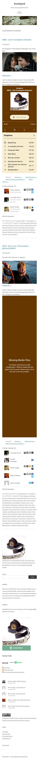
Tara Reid (24, 523)
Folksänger (22, 227)
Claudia (32, 494)
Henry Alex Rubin (23, 507)
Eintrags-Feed (6, 734)
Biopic (32, 223)
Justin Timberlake (22, 512)
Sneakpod (19, 3)
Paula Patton (22, 518)
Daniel (9, 681)
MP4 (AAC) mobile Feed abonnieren (14, 672)
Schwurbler (22, 232)
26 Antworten (6, 253)
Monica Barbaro (30, 230)
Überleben (14, 525)
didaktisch (21, 505)
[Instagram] (29, 190)
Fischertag (15, 227)
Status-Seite (5, 745)
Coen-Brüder (5, 505)
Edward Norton (29, 225)
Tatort (29, 523)
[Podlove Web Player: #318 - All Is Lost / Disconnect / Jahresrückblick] (19, 366)
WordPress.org (6, 738)
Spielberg (6, 523)
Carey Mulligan (16, 503)
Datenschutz (5, 756)
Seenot (19, 521)
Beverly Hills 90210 (18, 500)
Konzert (29, 512)
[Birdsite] (32, 192)
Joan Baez (5, 230)
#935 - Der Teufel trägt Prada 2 (21, 700)
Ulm (6, 234)
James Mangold (30, 227)
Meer (34, 514)
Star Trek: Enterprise (15, 523)
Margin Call (21, 514)
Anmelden (5, 732)
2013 (21, 496)
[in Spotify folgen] (15, 663)
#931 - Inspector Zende (18, 693)
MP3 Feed (7, 668)
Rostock (16, 232)
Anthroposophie (25, 223)
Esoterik (9, 227)
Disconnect (28, 505)
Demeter (17, 225)
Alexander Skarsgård (22, 498)
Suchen (4, 574)
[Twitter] (29, 483)
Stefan (10, 700)
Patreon (21, 609)
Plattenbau (10, 232)
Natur (23, 516)
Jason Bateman (12, 512)
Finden (32, 577)
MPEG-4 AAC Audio (31, 177)
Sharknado (29, 521)
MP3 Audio (18, 177)
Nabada (4, 232)
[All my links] (24, 208)
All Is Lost (31, 498)
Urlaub (10, 234)
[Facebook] (32, 190)
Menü (19, 12)
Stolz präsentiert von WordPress (19, 756)
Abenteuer (27, 496)
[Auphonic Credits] (27, 208)
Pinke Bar (29, 518)
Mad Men (15, 514)
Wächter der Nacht (23, 525)
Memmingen (18, 230)
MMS (24, 230)
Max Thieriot (28, 514)
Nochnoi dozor (30, 516)
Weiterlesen (7, 75)
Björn (25, 500)
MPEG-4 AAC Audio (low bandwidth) (15, 179)
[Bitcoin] (29, 208)
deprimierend (14, 505)
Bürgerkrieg (8, 503)
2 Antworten (5, 44)
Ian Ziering (5, 509)
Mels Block (11, 230)
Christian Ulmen (25, 503)
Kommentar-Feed (7, 736)
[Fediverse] (27, 190)
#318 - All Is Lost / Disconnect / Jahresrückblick (15, 247)
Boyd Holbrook (10, 225)
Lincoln (9, 514)
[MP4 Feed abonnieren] (3, 670)
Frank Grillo (15, 507)
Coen (31, 503)
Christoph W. (30, 221)
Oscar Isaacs (14, 518)
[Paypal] (32, 208)
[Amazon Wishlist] (32, 200)
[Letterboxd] (24, 190)
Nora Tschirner (6, 518)
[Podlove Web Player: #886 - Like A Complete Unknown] (19, 129)
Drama (23, 225)
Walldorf (14, 234)
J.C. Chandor (28, 509)
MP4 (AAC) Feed (8, 670)
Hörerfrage (32, 507)
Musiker (19, 516)
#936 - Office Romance (19, 681)
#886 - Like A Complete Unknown (16, 39)
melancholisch (6, 516)
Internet (22, 509)
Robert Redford (12, 521)
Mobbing (13, 516)
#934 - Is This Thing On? (18, 687)
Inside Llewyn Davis (14, 509)
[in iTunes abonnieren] (5, 663)
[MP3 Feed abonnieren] (3, 668)
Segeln (23, 521)
